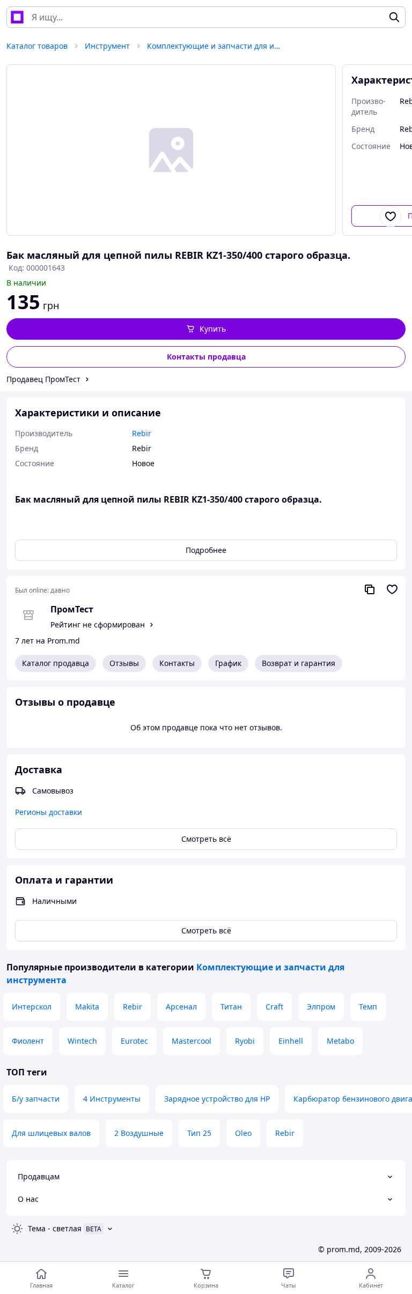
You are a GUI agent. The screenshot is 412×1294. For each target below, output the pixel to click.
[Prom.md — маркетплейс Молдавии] (17, 17)
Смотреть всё (206, 839)
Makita (87, 1006)
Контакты (177, 663)
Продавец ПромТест (43, 379)
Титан (231, 1006)
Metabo (340, 1041)
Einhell (290, 1041)
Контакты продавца (206, 356)
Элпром (321, 1006)
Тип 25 (199, 1133)
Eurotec (134, 1041)
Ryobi (245, 1041)
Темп (368, 1006)
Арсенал (181, 1006)
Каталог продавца (55, 663)
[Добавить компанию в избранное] (392, 589)
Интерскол (32, 1006)
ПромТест (71, 609)
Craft (274, 1006)
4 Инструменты (112, 1099)
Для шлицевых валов (51, 1133)
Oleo (243, 1133)
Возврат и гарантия (298, 663)
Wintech (82, 1041)
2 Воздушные (139, 1133)
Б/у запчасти (36, 1099)
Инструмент (107, 46)
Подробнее (206, 550)
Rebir (132, 1006)
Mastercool (191, 1041)
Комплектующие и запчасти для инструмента (214, 46)
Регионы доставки (48, 812)
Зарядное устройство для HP (217, 1099)
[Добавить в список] (390, 216)
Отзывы (124, 663)
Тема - (55, 1228)
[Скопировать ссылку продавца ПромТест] (369, 589)
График (228, 663)
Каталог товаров (37, 46)
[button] (206, 329)
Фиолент (28, 1041)
